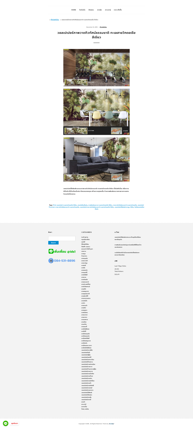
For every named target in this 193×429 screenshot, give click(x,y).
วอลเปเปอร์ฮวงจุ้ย (86, 397)
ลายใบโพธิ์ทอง (85, 329)
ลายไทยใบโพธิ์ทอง (86, 348)
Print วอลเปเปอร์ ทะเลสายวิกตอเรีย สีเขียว (65, 205)
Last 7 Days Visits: (120, 266)
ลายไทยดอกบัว (85, 336)
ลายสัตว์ (83, 308)
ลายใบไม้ (83, 331)
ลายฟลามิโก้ (84, 296)
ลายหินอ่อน (84, 313)
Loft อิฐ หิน (84, 237)
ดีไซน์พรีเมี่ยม (103, 27)
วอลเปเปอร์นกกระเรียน (87, 360)
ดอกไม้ (83, 242)
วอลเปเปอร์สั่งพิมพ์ (86, 393)
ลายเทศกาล (84, 320)
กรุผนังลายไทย (85, 240)
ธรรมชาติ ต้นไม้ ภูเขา (87, 249)
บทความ (83, 251)
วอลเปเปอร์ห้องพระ (86, 395)
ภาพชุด (83, 254)
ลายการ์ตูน (84, 263)
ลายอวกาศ (84, 315)
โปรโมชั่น (82, 10)
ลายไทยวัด (84, 343)
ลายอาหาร (84, 317)
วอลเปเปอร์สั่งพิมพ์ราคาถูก (122, 207)
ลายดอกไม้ (84, 273)
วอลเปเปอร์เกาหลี (86, 400)
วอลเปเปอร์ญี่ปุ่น (85, 355)
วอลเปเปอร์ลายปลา (86, 378)
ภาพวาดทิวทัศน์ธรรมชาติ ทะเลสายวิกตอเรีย (125, 205)
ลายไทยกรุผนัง (85, 334)
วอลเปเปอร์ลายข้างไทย (87, 374)
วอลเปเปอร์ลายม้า (86, 383)
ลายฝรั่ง (83, 289)
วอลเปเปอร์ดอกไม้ (86, 357)
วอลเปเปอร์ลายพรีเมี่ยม (87, 381)
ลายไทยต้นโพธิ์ (85, 338)
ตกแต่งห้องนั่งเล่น (82, 205)
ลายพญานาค (85, 291)
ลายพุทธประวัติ (85, 294)
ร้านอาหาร (84, 256)
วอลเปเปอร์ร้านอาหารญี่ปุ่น (88, 369)
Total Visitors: (119, 271)
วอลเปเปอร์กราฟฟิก (87, 350)
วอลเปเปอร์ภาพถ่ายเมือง (88, 364)
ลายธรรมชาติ (85, 282)
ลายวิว (83, 303)
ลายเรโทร (84, 324)
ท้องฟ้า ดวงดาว (85, 247)
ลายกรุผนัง (84, 258)
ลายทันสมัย (84, 280)
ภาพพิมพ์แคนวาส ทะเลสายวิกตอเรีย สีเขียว (100, 205)
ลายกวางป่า (84, 261)
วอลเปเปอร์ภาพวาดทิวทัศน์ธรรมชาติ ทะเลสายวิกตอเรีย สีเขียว (97, 207)
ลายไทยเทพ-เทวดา (86, 346)
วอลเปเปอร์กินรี (85, 353)
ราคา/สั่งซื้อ (118, 10)
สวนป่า (83, 402)
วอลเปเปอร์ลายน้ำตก (87, 376)
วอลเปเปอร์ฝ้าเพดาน (87, 362)
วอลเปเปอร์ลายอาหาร (87, 390)
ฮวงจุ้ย (99, 10)
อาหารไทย (84, 407)
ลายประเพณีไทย (85, 284)
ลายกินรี (83, 265)
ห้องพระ (91, 10)
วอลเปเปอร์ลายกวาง (87, 371)
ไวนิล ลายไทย (85, 409)
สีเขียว (132, 207)
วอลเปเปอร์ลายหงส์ (86, 388)
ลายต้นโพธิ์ (84, 275)
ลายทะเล (83, 277)
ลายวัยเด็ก (84, 301)
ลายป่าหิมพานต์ (85, 287)
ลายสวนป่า (84, 306)
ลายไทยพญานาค (86, 341)
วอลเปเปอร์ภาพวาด (86, 367)
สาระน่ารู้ (108, 10)
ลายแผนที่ (84, 327)
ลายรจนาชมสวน (85, 298)
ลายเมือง (83, 322)
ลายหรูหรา (84, 310)
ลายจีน (83, 268)
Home (73, 10)
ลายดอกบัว (84, 270)
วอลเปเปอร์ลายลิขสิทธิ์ (87, 386)
